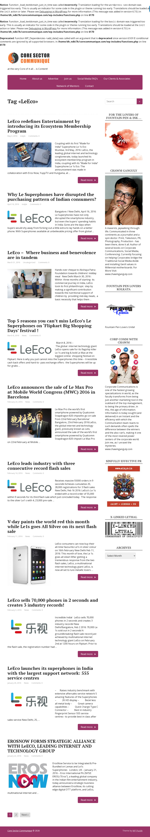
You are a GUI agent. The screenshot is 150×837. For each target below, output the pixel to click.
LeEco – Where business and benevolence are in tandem (51, 255)
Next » (25, 814)
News (24, 335)
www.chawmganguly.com (118, 274)
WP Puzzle (138, 830)
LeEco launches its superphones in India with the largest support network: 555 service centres (50, 673)
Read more (87, 180)
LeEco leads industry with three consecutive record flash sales (41, 465)
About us (37, 78)
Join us (68, 78)
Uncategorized (29, 262)
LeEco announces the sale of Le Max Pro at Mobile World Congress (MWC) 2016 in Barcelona (51, 392)
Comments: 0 (33, 136)
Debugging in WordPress (53, 11)
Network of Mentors (68, 86)
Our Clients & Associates (117, 78)
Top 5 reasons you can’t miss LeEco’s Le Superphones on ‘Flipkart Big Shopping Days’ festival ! (49, 325)
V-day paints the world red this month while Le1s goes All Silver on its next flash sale (52, 526)
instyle (22, 136)
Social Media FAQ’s (87, 78)
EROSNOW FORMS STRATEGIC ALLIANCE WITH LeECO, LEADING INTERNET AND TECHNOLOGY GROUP (51, 746)
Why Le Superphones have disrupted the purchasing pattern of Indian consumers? (51, 196)
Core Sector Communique (19, 830)
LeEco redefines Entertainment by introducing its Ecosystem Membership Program (49, 126)
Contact (89, 86)
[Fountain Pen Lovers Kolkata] (120, 309)
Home (23, 78)
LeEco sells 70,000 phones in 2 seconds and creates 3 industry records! (52, 602)
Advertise (53, 78)
